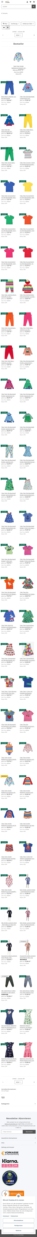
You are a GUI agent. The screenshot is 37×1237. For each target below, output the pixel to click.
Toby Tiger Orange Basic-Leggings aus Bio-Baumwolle (8, 329)
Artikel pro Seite (27, 24)
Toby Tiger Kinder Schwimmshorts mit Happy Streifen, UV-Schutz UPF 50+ (27, 824)
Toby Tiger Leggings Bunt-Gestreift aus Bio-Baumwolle (8, 296)
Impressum (6, 1216)
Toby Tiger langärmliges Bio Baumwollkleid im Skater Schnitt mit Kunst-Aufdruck (27, 626)
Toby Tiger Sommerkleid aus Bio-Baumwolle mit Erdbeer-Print (8, 659)
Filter (5, 24)
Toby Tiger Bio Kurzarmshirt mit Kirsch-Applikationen (27, 725)
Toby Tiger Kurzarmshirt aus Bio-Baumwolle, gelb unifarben (27, 197)
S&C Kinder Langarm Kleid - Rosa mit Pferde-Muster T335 (27, 924)
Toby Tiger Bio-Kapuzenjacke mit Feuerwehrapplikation (7, 130)
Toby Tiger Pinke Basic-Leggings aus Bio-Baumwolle (26, 329)
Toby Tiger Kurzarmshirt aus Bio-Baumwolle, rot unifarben (27, 263)
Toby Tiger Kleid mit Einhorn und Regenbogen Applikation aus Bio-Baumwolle (8, 626)
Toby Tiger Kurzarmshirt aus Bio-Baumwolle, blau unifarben (8, 197)
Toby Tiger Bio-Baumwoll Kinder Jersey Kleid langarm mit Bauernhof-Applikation (27, 428)
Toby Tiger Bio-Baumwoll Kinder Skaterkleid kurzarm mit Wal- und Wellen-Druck (28, 461)
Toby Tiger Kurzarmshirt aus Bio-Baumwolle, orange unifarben (28, 230)
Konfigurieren (18, 1225)
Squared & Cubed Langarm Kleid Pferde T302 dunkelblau (9, 957)
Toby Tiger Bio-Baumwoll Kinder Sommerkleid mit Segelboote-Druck (8, 527)
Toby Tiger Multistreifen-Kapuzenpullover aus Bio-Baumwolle (27, 296)
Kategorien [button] (5, 1104)
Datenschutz (14, 1216)
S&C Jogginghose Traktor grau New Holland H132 (27, 991)
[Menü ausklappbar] (2, 1)
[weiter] (34, 35)
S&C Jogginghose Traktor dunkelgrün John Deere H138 (8, 991)
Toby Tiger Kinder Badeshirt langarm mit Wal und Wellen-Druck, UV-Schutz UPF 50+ (9, 824)
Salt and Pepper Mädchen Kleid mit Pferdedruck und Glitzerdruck (9, 1026)
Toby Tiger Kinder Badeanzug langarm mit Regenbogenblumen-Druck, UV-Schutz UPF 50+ (9, 791)
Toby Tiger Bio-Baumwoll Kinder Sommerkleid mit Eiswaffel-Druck (27, 494)
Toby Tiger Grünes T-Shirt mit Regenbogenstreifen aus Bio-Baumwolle (27, 163)
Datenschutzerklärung (11, 1124)
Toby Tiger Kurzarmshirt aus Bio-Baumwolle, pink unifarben (8, 263)
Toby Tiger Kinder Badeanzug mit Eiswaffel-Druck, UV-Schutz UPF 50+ (8, 891)
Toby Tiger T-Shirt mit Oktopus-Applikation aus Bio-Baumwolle (27, 857)
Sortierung (14, 24)
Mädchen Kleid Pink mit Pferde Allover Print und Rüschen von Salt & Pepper (27, 1059)
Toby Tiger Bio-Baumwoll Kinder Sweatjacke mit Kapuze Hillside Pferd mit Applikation (8, 395)
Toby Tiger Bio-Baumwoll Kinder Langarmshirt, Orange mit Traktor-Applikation (27, 362)
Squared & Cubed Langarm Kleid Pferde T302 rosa (28, 957)
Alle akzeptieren (18, 1220)
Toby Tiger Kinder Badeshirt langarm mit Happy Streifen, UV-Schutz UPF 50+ (27, 791)
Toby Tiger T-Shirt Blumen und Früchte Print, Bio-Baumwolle (8, 692)
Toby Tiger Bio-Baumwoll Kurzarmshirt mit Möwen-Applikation (8, 593)
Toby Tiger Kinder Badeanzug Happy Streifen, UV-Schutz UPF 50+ (9, 758)
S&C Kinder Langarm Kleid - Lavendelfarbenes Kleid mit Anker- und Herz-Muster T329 (27, 891)
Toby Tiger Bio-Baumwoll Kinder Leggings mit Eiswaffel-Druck (8, 461)
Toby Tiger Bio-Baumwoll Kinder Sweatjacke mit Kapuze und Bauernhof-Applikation (27, 395)
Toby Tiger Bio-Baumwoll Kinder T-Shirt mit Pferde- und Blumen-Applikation (27, 560)
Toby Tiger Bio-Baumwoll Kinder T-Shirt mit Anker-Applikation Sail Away (27, 527)
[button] (27, 2)
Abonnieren (29, 1132)
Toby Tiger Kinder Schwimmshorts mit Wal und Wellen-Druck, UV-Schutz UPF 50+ (8, 857)
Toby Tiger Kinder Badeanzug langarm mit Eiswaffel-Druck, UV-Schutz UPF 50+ (27, 758)
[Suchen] (34, 6)
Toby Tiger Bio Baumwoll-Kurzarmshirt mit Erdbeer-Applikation (9, 725)
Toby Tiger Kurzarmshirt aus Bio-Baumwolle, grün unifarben (8, 230)
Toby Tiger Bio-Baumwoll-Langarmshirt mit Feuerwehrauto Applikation (28, 97)
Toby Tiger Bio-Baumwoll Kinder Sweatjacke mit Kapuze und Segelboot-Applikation (8, 428)
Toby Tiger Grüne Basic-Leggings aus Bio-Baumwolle (8, 163)
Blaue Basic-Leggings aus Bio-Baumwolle (8, 97)
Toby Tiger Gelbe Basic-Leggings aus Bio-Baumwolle (26, 130)
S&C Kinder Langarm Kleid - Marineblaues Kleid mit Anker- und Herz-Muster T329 (9, 924)
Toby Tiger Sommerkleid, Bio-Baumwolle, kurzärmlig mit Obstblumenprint (27, 659)
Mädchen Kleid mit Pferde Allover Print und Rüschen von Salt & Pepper (8, 1059)
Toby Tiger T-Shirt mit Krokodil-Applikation (26, 692)
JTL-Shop (21, 1235)
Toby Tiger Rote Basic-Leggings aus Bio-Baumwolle (7, 362)
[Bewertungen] (23, 959)
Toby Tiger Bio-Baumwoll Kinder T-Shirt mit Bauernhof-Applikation (8, 560)
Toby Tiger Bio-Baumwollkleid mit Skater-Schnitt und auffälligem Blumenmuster (27, 593)
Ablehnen (18, 1230)
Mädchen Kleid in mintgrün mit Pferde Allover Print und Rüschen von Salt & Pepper (27, 1026)
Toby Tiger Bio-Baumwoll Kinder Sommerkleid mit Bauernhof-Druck (8, 494)
